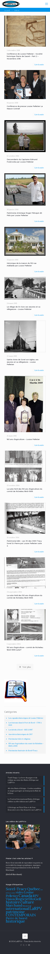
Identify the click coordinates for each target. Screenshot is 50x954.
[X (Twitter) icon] (24, 945)
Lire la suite (39, 65)
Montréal (27, 906)
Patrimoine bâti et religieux (19, 739)
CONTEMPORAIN (21, 915)
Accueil (7, 10)
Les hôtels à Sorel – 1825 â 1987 (20, 730)
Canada (25, 895)
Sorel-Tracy (16, 888)
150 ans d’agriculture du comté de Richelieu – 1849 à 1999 (26, 744)
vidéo (19, 892)
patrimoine (15, 911)
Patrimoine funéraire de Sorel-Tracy (22, 750)
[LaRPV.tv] (11, 4)
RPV (36, 896)
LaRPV (35, 908)
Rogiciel (22, 898)
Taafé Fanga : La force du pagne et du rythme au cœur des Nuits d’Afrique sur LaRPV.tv (23, 780)
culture (27, 902)
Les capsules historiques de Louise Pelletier (25, 718)
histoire (13, 902)
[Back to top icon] (25, 936)
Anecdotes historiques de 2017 (20, 734)
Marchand (14, 905)
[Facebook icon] (21, 945)
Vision (10, 899)
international (17, 908)
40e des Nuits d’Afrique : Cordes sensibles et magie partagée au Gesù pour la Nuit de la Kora (24, 790)
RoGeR (35, 899)
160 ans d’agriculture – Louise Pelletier (23, 439)
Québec (33, 889)
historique (15, 921)
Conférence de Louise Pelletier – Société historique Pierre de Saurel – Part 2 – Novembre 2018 (24, 56)
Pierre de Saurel (16, 918)
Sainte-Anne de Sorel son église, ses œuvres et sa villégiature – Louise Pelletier (22, 362)
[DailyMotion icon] (29, 945)
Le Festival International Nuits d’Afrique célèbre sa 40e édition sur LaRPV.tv (24, 800)
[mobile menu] (46, 4)
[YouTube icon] (26, 945)
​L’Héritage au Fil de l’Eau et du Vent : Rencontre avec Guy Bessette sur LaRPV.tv (25, 808)
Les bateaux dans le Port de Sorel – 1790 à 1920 (25, 724)
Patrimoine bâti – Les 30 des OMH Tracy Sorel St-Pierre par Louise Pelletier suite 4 (24, 543)
